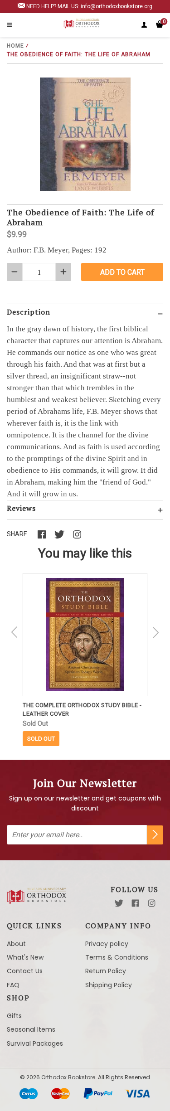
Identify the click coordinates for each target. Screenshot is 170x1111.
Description (28, 312)
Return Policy (105, 970)
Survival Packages (35, 1043)
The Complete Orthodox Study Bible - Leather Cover (82, 709)
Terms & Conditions (116, 957)
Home (15, 46)
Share (17, 534)
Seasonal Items (31, 1029)
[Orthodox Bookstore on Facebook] (135, 903)
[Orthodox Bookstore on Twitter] (119, 903)
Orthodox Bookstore (68, 1077)
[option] (85, 659)
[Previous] (14, 632)
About (16, 943)
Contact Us (25, 970)
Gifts (14, 1015)
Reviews (21, 508)
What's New (25, 957)
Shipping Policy (108, 985)
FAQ (13, 985)
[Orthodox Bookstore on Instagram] (151, 903)
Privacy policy (106, 943)
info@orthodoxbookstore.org (116, 6)
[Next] (155, 632)
